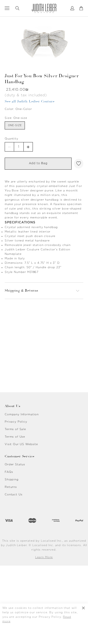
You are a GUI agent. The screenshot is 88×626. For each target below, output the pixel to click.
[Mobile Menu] (7, 8)
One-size (15, 125)
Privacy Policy (16, 421)
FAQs (9, 471)
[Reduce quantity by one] (9, 147)
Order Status (15, 464)
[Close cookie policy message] (83, 615)
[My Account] (72, 8)
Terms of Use (15, 436)
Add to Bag (38, 163)
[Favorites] (78, 163)
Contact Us (14, 494)
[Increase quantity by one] (28, 147)
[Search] (17, 8)
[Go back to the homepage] (44, 8)
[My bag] (81, 8)
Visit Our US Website (21, 444)
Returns (11, 487)
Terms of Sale (15, 429)
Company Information (22, 414)
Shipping (12, 479)
